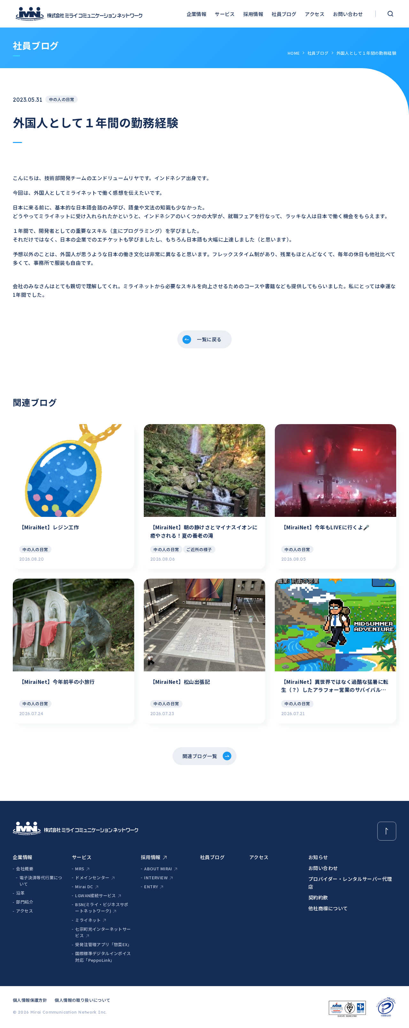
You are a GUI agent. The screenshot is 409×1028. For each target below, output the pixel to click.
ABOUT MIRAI (158, 869)
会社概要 (24, 869)
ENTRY (151, 886)
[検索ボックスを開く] (390, 14)
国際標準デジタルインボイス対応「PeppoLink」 (103, 956)
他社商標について (328, 908)
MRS (79, 869)
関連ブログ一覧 (199, 756)
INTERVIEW (156, 877)
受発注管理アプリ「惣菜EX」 (103, 944)
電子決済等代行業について (40, 880)
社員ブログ (284, 13)
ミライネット (88, 920)
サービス (225, 13)
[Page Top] (386, 831)
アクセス (314, 13)
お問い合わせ (348, 13)
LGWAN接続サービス (95, 895)
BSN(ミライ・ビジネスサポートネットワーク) (101, 907)
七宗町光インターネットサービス (103, 932)
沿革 (20, 893)
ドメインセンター (92, 877)
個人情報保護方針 (30, 1000)
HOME (294, 53)
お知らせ (318, 857)
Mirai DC (84, 886)
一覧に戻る (209, 339)
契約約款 (318, 897)
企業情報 (196, 13)
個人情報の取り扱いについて (82, 1000)
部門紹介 (24, 902)
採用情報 (253, 13)
